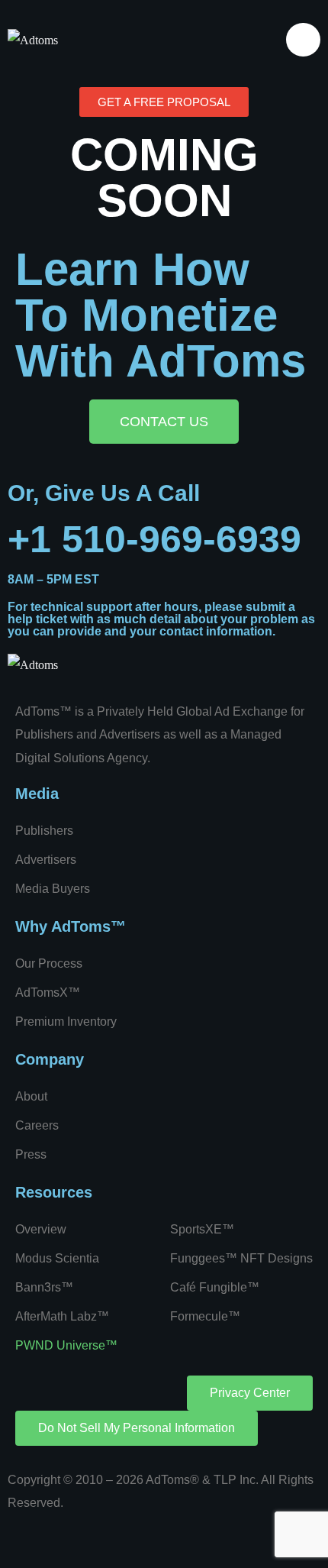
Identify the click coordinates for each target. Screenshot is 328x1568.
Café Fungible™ (214, 1287)
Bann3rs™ (44, 1287)
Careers (37, 1125)
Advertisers (45, 859)
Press (31, 1154)
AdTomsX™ (47, 992)
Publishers (44, 830)
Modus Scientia (57, 1258)
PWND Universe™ (66, 1345)
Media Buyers (52, 888)
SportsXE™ (202, 1229)
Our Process (48, 963)
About (31, 1096)
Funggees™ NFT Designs (241, 1258)
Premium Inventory (66, 1021)
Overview (40, 1229)
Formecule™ (205, 1316)
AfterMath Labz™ (62, 1316)
